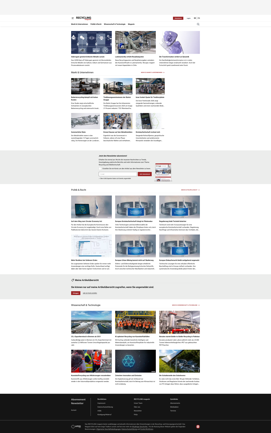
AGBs (99, 411)
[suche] (198, 24)
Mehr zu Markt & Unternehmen (151, 72)
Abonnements (175, 403)
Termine (173, 411)
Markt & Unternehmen (82, 72)
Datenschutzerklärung (105, 407)
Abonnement (78, 399)
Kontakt (73, 410)
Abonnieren (178, 18)
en (199, 18)
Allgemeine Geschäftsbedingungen (108, 429)
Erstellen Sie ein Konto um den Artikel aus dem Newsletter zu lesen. (127, 169)
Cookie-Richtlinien (146, 429)
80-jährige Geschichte (140, 427)
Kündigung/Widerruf (104, 415)
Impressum (101, 403)
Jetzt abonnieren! (145, 174)
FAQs (136, 415)
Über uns (137, 407)
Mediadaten (174, 407)
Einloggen (76, 293)
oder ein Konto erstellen (90, 293)
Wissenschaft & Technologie (85, 305)
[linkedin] (198, 427)
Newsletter (77, 403)
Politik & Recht (78, 190)
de (195, 18)
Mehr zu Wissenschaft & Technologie (184, 305)
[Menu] (73, 18)
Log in (188, 18)
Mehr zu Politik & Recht (189, 190)
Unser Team (138, 403)
